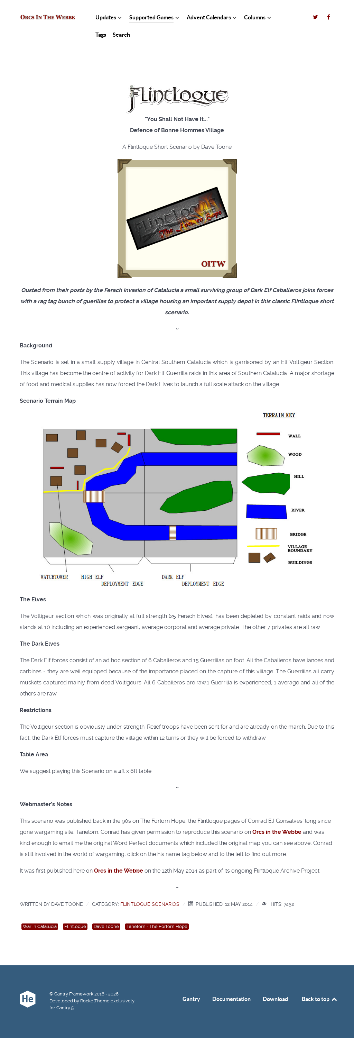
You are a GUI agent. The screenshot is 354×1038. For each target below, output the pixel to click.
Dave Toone (106, 926)
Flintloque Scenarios (149, 904)
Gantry (191, 999)
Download (275, 999)
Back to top (316, 999)
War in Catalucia (40, 926)
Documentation (231, 999)
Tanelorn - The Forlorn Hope (157, 926)
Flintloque (75, 926)
